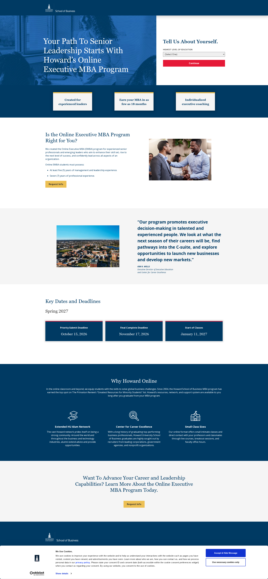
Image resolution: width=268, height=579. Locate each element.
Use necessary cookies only (225, 562)
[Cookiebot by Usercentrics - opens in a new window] (37, 573)
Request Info (56, 184)
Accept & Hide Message (225, 553)
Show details (62, 573)
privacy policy (83, 562)
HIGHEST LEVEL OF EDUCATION (177, 49)
